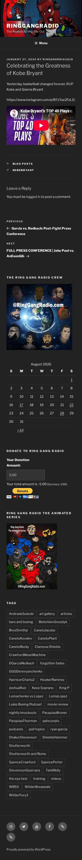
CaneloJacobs (44, 630)
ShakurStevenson (23, 737)
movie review (57, 704)
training (39, 779)
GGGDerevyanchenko (25, 671)
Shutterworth (19, 746)
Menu (43, 43)
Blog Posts (23, 163)
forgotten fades (52, 663)
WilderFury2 (18, 795)
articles (66, 614)
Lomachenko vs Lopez (26, 696)
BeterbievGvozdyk (53, 622)
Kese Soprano (43, 688)
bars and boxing (21, 622)
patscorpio (51, 721)
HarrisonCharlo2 (22, 680)
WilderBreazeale (38, 787)
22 (71, 405)
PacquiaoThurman (23, 721)
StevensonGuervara (24, 770)
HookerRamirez (52, 680)
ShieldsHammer (55, 737)
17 (21, 405)
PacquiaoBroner (54, 713)
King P (64, 688)
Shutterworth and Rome (27, 754)
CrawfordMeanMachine (27, 655)
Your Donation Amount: (18, 462)
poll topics (37, 729)
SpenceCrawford (22, 762)
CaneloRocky (19, 647)
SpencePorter (52, 762)
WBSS (14, 787)
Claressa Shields (48, 647)
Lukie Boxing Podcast (25, 704)
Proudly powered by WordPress (29, 849)
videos (56, 779)
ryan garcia (59, 729)
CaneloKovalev (20, 638)
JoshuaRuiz (17, 688)
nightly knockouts (23, 713)
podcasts (16, 729)
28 (62, 413)
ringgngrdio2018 (58, 59)
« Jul (20, 430)
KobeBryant (23, 170)
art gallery (47, 614)
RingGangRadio (33, 26)
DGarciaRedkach (21, 663)
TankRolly (53, 770)
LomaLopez (58, 696)
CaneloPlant (47, 638)
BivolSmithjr (18, 630)
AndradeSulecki (21, 614)
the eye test (18, 779)
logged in (33, 197)
